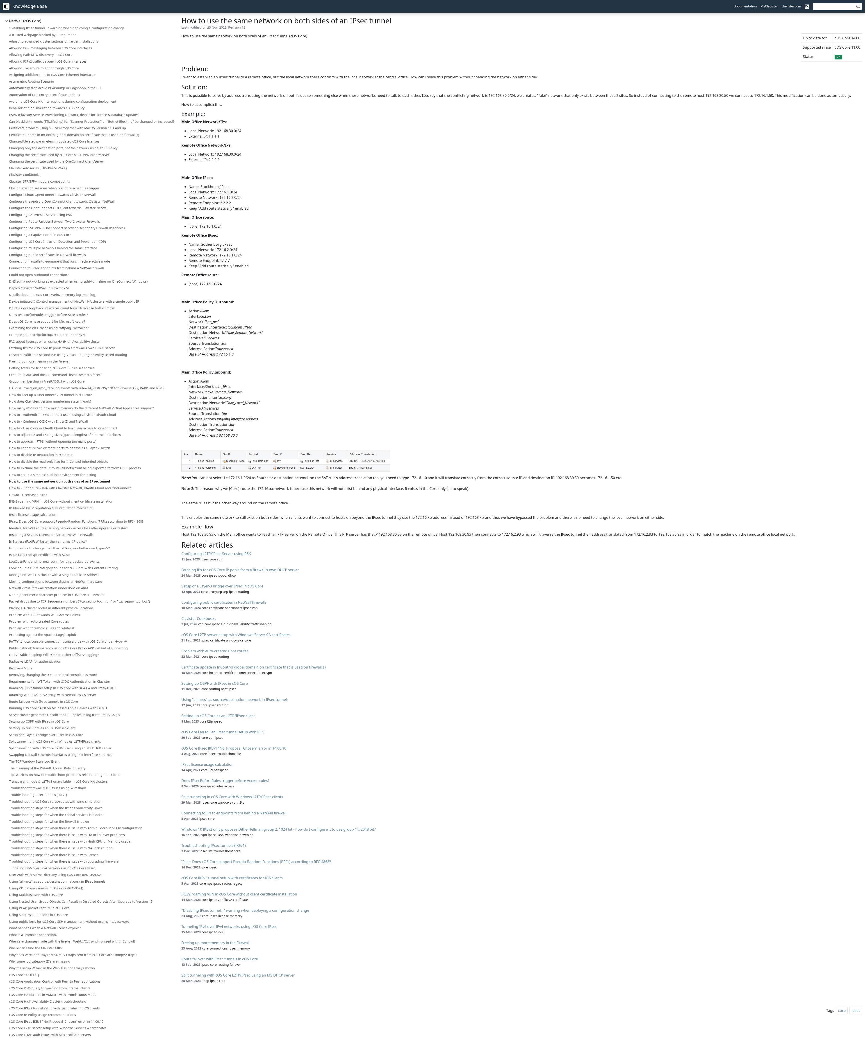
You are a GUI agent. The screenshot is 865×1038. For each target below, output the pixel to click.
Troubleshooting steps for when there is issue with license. (54, 855)
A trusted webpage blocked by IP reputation (43, 35)
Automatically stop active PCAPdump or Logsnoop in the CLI (55, 88)
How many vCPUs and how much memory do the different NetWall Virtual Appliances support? (81, 408)
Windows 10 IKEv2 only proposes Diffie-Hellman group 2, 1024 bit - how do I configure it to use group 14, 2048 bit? (278, 829)
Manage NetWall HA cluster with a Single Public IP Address (54, 575)
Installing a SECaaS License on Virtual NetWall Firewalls (51, 535)
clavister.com (791, 6)
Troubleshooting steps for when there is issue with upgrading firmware (63, 861)
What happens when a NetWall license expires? (45, 928)
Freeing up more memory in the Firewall (39, 361)
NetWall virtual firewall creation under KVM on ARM (48, 588)
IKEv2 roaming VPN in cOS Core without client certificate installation (61, 501)
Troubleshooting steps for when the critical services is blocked (57, 815)
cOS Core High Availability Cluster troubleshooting (47, 1001)
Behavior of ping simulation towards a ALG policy (46, 108)
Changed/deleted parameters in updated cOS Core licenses (54, 141)
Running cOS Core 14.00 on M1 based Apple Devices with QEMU (58, 708)
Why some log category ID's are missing (39, 961)
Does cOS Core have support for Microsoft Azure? (47, 321)
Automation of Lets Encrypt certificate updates (44, 95)
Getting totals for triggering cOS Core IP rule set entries (51, 368)
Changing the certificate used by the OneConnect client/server (56, 161)
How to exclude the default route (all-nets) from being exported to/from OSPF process (75, 468)
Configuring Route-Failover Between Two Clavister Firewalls (54, 221)
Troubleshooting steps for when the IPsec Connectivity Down (55, 808)
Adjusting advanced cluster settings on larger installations (53, 41)
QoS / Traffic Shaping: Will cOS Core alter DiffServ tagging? (54, 655)
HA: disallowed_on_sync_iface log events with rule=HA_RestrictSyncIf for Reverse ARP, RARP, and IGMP (86, 388)
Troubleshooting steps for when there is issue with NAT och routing (61, 848)
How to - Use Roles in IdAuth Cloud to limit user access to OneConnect (63, 428)
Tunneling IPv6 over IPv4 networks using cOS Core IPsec (52, 868)
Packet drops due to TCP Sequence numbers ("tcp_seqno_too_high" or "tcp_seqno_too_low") (79, 601)
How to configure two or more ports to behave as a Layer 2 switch (59, 448)
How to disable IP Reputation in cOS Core (41, 455)
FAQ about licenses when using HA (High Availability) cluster (55, 341)
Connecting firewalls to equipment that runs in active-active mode (59, 261)
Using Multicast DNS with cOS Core (36, 895)
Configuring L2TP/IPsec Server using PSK (40, 215)
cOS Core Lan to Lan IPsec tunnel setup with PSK (222, 732)
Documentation (745, 6)
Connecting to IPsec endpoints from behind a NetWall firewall (56, 268)
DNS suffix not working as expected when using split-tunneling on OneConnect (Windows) (78, 281)
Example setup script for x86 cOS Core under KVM (47, 335)
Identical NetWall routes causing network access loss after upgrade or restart (68, 528)
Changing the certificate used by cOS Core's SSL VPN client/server (59, 155)
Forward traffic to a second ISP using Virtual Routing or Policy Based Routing (68, 355)
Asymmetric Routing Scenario (31, 81)
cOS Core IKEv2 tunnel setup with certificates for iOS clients (54, 1008)
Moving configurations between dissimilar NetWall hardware (55, 581)
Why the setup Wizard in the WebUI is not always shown (52, 968)
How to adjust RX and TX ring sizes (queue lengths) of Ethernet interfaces (65, 435)
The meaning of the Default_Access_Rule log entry (47, 768)
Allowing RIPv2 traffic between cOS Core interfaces (47, 61)
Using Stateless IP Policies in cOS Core (38, 915)
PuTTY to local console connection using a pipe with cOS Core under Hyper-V (68, 641)
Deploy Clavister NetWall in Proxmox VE (39, 288)
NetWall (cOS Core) (25, 20)
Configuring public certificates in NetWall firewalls (47, 255)
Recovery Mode (20, 668)
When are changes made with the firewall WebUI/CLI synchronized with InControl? (72, 941)
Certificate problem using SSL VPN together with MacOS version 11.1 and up (67, 128)
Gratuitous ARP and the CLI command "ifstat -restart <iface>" (55, 375)
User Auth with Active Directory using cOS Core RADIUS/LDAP (56, 875)
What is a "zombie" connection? (33, 935)
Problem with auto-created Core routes (39, 621)
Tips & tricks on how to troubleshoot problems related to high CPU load (64, 775)
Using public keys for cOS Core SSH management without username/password (69, 921)
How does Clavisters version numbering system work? (50, 401)
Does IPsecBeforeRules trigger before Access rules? (48, 315)
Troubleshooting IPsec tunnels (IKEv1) (38, 795)
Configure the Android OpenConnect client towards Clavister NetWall (62, 201)
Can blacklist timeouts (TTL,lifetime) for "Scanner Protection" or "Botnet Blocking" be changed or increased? (91, 121)
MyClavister (769, 6)
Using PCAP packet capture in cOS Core (39, 908)
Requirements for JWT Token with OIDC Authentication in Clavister (59, 681)
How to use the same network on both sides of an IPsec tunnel (59, 481)
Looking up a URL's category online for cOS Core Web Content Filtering (63, 568)
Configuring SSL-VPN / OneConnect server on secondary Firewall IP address (67, 228)
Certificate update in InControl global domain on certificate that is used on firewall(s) (74, 135)
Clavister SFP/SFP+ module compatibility (39, 181)
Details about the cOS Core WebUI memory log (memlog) (52, 294)
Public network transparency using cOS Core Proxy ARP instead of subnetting (68, 648)
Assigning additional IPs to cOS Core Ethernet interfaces (52, 75)
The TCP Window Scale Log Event (34, 761)
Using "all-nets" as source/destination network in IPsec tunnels (57, 881)
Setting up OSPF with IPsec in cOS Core (39, 721)
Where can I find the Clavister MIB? (35, 948)
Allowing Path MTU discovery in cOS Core (40, 54)
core (842, 1010)
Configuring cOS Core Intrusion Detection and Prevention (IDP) (57, 241)
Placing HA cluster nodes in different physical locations (51, 608)
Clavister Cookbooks (24, 174)
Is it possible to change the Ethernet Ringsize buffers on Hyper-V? (59, 548)
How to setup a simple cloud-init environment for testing (52, 475)
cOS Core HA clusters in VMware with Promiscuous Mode (52, 995)
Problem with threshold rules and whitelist (41, 628)
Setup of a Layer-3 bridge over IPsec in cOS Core (46, 735)
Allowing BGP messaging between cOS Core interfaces (50, 48)
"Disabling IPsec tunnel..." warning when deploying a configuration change (67, 28)
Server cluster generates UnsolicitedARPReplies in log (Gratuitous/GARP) (64, 715)
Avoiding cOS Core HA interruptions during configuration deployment (62, 101)
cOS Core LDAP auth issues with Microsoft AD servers (50, 1035)
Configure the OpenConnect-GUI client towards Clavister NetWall (58, 208)
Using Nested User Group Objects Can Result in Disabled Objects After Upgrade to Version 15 (81, 901)
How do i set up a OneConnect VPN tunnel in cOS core (50, 395)
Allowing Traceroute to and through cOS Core (44, 68)
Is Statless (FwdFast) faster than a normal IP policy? (48, 541)
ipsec (855, 1010)
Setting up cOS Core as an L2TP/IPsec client (42, 728)
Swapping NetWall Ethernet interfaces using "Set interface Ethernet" (61, 754)
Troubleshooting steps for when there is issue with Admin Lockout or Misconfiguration (75, 828)
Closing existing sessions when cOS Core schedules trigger (54, 188)
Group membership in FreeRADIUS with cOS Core (46, 381)
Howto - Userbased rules (28, 495)
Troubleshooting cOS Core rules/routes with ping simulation (55, 801)
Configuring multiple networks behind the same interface (53, 248)
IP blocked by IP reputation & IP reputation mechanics (51, 508)
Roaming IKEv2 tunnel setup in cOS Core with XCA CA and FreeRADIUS (62, 688)
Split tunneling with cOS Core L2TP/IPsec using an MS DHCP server (60, 748)
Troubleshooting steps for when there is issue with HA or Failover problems (67, 835)
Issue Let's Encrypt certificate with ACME (40, 555)
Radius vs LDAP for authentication (35, 661)
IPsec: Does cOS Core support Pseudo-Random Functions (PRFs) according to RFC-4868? (76, 521)
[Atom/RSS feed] (807, 6)
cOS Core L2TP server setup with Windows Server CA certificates (58, 1028)
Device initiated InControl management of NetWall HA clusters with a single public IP (74, 301)
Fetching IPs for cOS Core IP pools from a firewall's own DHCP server (62, 348)
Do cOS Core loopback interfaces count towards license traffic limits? (61, 308)
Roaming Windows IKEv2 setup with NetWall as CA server (52, 695)
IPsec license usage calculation (32, 514)
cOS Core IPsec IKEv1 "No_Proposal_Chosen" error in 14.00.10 (56, 1021)
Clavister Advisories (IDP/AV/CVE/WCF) (38, 168)
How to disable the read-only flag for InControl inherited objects (58, 461)
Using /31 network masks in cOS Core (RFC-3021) (46, 888)
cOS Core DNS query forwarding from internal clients (49, 988)
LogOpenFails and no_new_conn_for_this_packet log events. (54, 561)
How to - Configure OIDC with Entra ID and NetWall (48, 421)
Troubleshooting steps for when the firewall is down (49, 821)
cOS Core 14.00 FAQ (24, 975)
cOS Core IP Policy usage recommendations (42, 1015)
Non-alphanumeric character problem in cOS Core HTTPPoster (57, 595)
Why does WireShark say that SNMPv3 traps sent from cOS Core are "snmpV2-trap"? (73, 955)
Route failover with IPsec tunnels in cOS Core (43, 701)
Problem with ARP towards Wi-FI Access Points (44, 615)
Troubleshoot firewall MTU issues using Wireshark (47, 788)
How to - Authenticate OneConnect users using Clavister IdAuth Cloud (62, 414)
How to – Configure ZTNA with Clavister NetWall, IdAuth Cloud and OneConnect (70, 488)
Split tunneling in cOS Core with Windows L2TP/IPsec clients (55, 741)
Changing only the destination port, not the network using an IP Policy (63, 148)
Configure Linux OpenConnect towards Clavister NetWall (52, 195)
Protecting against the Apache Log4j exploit (42, 634)
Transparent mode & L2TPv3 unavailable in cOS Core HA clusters (58, 781)
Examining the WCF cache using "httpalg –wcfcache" (49, 328)
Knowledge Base (29, 6)
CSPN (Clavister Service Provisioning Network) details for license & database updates (74, 115)
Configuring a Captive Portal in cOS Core (40, 235)
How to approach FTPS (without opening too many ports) (52, 441)
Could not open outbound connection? (38, 275)
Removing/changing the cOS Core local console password (53, 675)
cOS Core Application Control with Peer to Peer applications (54, 981)
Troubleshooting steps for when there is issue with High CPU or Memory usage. (70, 841)
